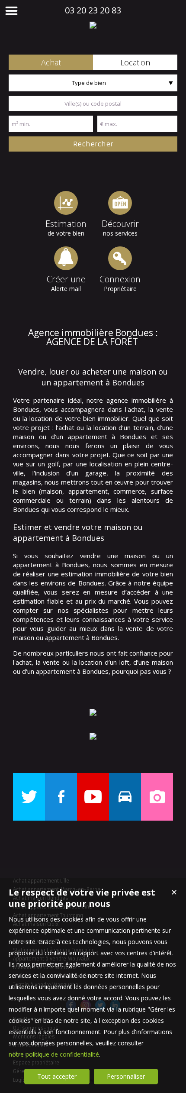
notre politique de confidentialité (54, 1054)
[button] (51, 62)
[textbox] (93, 103)
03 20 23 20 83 (93, 10)
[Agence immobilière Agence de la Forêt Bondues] (93, 25)
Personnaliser (126, 1076)
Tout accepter (57, 1076)
